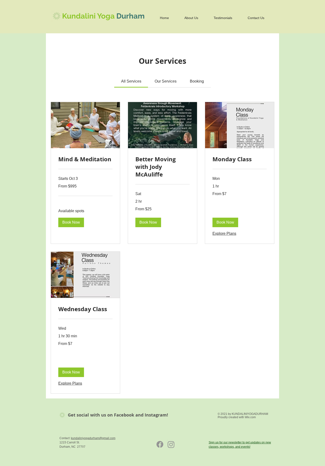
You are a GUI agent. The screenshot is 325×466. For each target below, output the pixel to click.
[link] (131, 81)
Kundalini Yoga (89, 16)
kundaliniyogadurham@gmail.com (93, 438)
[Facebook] (159, 444)
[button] (71, 222)
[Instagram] (171, 444)
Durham (130, 16)
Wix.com (250, 417)
